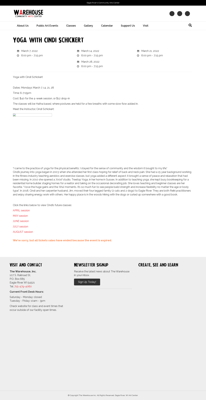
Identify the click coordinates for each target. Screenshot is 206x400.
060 (29, 286)
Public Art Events (47, 25)
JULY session (20, 226)
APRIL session (21, 210)
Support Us (128, 25)
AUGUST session (23, 231)
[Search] (190, 25)
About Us (22, 25)
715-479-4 (20, 286)
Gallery (88, 25)
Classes (71, 25)
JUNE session (21, 221)
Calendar (107, 25)
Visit (145, 25)
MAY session (20, 215)
